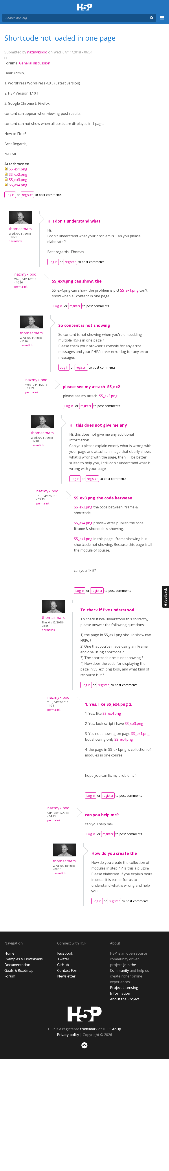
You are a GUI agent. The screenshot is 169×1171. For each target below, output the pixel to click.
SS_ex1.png (18, 169)
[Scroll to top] (84, 1049)
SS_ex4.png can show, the (77, 281)
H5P (84, 1014)
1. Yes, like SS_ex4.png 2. (108, 704)
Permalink (15, 241)
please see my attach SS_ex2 (91, 386)
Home (9, 953)
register (27, 195)
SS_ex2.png (18, 174)
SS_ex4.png (18, 185)
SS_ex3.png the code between (103, 498)
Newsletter (66, 976)
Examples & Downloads (23, 959)
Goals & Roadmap (18, 970)
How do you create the (114, 853)
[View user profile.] (20, 223)
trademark (88, 1029)
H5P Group (112, 1029)
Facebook (65, 953)
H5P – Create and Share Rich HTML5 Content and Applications (85, 7)
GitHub (63, 964)
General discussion (34, 63)
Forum (9, 976)
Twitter (63, 959)
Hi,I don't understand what (74, 221)
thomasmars (20, 228)
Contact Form (68, 970)
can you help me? (102, 814)
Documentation (17, 964)
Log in (10, 195)
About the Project (124, 999)
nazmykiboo (37, 52)
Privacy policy (68, 1034)
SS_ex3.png (18, 179)
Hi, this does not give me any (98, 425)
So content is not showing (84, 325)
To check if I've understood (107, 609)
